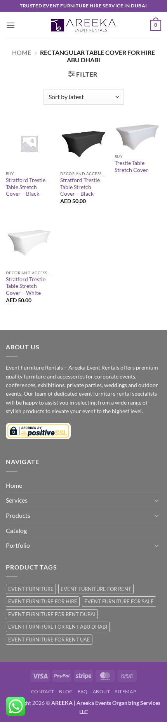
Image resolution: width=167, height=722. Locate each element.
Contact (42, 691)
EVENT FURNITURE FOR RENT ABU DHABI (57, 627)
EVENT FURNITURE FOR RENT (96, 589)
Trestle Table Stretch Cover (131, 166)
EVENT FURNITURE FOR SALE (119, 601)
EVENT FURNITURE (31, 589)
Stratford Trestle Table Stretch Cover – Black (25, 187)
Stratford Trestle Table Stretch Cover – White (25, 286)
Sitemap (125, 691)
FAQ (83, 691)
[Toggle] (156, 500)
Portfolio (18, 545)
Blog (66, 691)
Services (17, 500)
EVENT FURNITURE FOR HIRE (42, 601)
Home (21, 52)
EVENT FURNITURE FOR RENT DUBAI (52, 614)
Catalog (16, 530)
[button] (10, 25)
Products (18, 515)
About (101, 691)
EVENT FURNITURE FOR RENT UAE (49, 639)
